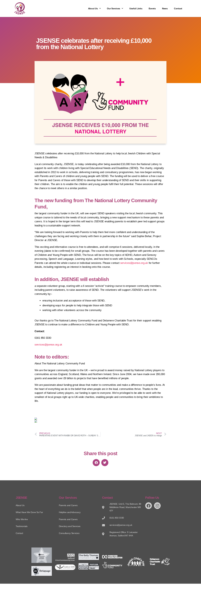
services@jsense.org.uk (134, 262)
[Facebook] (148, 505)
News (165, 8)
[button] (96, 462)
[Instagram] (157, 505)
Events (152, 8)
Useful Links (135, 8)
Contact (178, 8)
